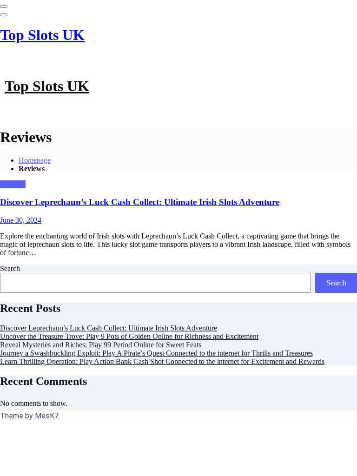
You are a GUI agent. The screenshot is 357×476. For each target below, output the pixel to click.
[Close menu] (3, 6)
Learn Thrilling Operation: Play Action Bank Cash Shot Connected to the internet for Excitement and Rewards (162, 361)
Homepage (35, 160)
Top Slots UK (42, 34)
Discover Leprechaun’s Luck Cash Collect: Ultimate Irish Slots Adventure (139, 202)
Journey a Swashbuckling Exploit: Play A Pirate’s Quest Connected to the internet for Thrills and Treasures (156, 353)
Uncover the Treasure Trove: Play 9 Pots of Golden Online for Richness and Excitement (129, 336)
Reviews (13, 184)
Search (10, 268)
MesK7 (47, 415)
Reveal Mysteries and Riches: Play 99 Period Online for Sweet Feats (100, 345)
